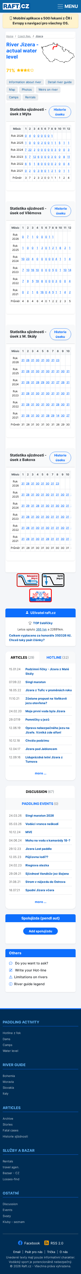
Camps (13, 97)
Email (16, 1252)
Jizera (39, 36)
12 (34, 156)
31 (23, 360)
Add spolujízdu (40, 931)
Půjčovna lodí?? (36, 857)
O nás (64, 1252)
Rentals (30, 97)
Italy (5, 1093)
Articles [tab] (22, 657)
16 (32, 270)
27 (57, 382)
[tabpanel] (40, 722)
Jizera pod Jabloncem (41, 749)
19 (37, 281)
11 (68, 156)
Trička (51, 1252)
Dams (6, 1039)
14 (69, 270)
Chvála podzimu (37, 740)
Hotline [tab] (58, 657)
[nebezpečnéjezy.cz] (28, 575)
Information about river (25, 82)
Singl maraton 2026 (39, 815)
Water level (10, 1051)
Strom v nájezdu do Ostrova (45, 882)
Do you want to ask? (31, 963)
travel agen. (11, 1167)
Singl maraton (35, 682)
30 (37, 360)
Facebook (32, 1243)
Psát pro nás (34, 1252)
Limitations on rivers (30, 977)
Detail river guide (60, 82)
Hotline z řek (12, 1033)
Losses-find (11, 1179)
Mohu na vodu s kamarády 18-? (47, 840)
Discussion (10, 1204)
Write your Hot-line (30, 970)
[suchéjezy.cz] (53, 575)
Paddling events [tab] (40, 804)
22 (30, 149)
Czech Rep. (24, 36)
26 (63, 382)
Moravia (8, 1082)
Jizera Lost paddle (38, 849)
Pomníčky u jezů (37, 719)
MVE (28, 832)
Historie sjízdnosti (15, 1136)
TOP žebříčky (42, 623)
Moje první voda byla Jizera (45, 711)
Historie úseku (60, 112)
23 (27, 259)
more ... (40, 773)
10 (23, 259)
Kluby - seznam (14, 1222)
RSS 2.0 (56, 1243)
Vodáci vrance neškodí (41, 824)
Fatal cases (10, 1130)
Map (12, 89)
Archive (8, 1118)
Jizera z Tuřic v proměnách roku (48, 690)
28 (27, 360)
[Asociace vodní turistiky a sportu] (40, 590)
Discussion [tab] (40, 792)
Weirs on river (48, 89)
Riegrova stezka (37, 865)
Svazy (7, 1216)
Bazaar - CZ (11, 1173)
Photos (27, 89)
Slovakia (8, 1087)
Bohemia (9, 1076)
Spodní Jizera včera (39, 890)
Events (7, 1210)
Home (9, 36)
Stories (8, 1124)
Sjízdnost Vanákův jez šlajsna (47, 873)
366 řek (41, 629)
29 (42, 382)
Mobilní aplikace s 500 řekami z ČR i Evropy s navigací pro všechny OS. (42, 21)
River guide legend (29, 984)
